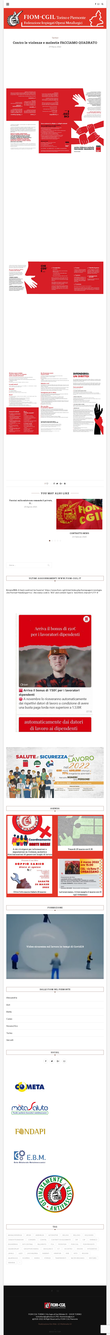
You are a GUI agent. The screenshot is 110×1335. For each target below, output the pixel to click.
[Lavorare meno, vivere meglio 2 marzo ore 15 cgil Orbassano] (80, 874)
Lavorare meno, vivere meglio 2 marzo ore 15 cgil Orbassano (80, 893)
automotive (53, 1235)
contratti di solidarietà (61, 1240)
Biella (9, 1011)
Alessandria (11, 997)
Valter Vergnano (77, 1258)
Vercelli (9, 1040)
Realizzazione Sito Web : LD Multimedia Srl (55, 1324)
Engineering (13, 1244)
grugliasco (48, 1249)
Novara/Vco (12, 1026)
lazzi (21, 1253)
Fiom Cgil (74, 1244)
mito (75, 1253)
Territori (55, 38)
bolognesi (89, 1235)
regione (85, 1253)
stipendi (47, 1258)
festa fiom (62, 1244)
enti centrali (27, 1244)
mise (67, 1253)
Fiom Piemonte (88, 1244)
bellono (76, 1235)
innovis (80, 1249)
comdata (31, 1240)
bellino (66, 1235)
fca (52, 1244)
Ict (58, 1249)
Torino (9, 1033)
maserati (45, 1253)
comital (43, 1240)
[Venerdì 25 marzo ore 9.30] (80, 831)
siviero (37, 1258)
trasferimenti (60, 1258)
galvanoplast (13, 1249)
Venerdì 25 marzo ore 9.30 (80, 849)
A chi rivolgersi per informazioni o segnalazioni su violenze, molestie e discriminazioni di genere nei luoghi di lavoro (30, 852)
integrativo (92, 1249)
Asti (8, 1004)
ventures (92, 1258)
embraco (93, 1240)
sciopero (26, 1258)
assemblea (40, 1235)
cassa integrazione (16, 1240)
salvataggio (13, 1258)
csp (83, 1240)
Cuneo (9, 1018)
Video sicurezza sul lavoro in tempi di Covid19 (55, 946)
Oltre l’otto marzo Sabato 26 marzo (29, 892)
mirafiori (57, 1253)
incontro (68, 1249)
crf (76, 1240)
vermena (11, 1262)
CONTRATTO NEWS (79, 533)
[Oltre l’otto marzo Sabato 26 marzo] (29, 874)
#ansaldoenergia (15, 1235)
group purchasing (31, 1249)
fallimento (41, 1244)
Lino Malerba (32, 1253)
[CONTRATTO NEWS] (79, 514)
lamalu (11, 1253)
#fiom (28, 1235)
